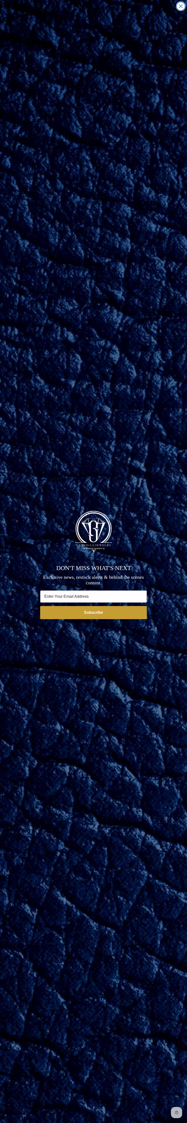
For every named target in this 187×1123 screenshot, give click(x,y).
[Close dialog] (181, 6)
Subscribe (93, 612)
